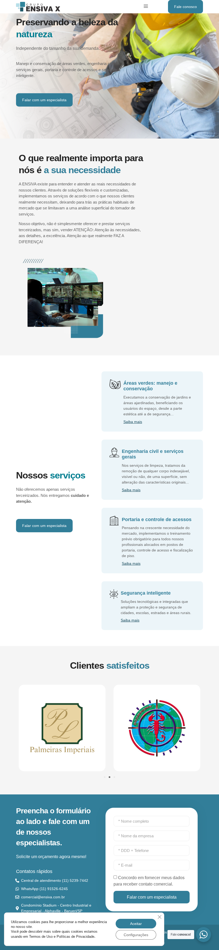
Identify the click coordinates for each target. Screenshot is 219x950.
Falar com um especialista (44, 100)
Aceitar (136, 923)
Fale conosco (185, 7)
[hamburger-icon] (145, 6)
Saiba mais (132, 422)
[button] (104, 777)
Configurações (136, 935)
